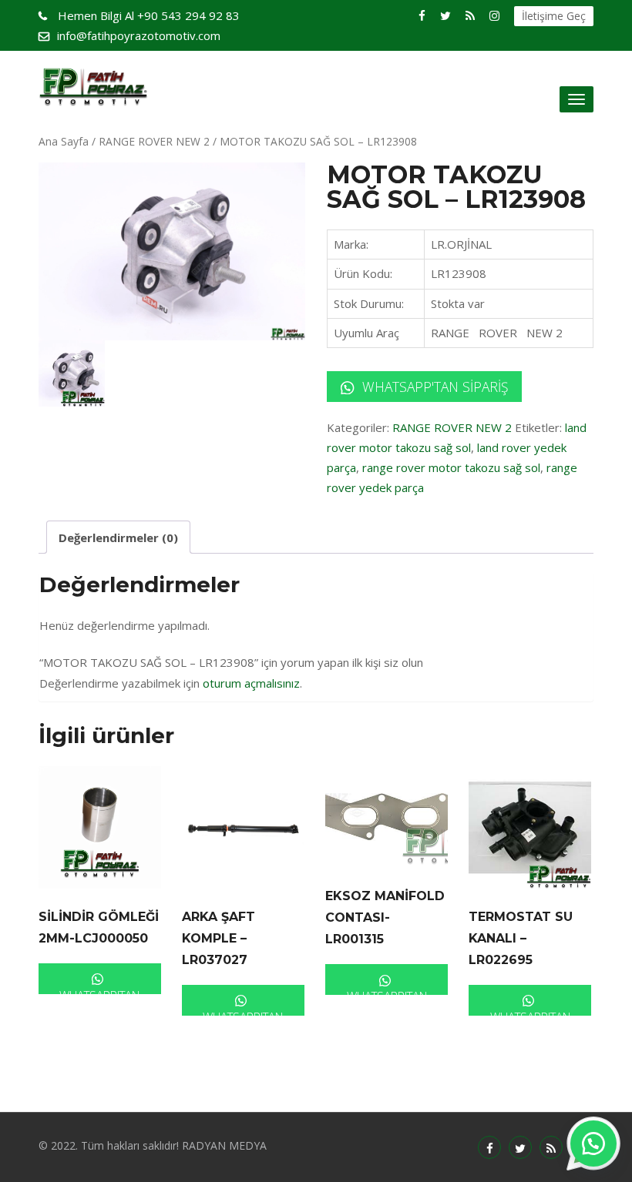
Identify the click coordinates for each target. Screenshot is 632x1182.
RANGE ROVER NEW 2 (154, 141)
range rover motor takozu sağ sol (451, 467)
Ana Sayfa (64, 141)
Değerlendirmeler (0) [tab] (118, 537)
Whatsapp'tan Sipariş (433, 386)
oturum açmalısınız (251, 683)
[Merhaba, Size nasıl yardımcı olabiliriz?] (593, 1143)
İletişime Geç (554, 15)
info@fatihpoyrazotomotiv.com (138, 35)
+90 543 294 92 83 (149, 15)
